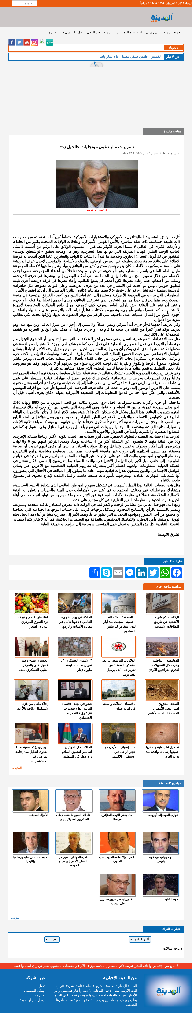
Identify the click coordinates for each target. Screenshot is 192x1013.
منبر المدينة (110, 32)
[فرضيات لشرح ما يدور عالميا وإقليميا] (30, 843)
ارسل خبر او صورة (60, 32)
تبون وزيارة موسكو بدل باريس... (159, 859)
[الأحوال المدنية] (30, 800)
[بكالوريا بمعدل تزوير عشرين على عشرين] (117, 885)
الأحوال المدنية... (38, 815)
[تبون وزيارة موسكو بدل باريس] (160, 843)
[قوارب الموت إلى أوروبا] (160, 800)
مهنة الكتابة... (170, 899)
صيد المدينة (127, 32)
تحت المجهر (94, 32)
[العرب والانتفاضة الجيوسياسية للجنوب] (117, 843)
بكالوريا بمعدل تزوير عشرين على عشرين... (116, 901)
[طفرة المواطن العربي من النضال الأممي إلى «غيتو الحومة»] (74, 843)
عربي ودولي (154, 32)
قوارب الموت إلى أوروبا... (163, 815)
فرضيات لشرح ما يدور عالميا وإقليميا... (30, 859)
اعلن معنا (39, 995)
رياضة (140, 32)
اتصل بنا (79, 32)
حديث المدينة (172, 32)
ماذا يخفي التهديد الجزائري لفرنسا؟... (116, 817)
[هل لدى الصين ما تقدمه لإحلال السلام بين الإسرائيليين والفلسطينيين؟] (74, 800)
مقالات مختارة (172, 131)
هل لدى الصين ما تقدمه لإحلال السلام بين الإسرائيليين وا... (73, 817)
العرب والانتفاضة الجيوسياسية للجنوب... (116, 859)
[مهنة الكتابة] (160, 885)
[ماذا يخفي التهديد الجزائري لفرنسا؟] (117, 800)
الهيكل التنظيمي (35, 990)
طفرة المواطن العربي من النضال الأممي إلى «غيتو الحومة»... (73, 861)
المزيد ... (17, 767)
